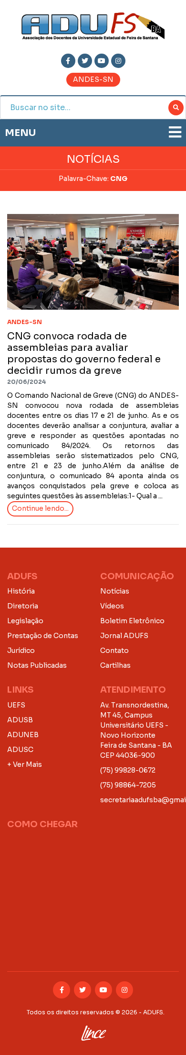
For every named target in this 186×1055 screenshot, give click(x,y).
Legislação (25, 621)
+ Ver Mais (24, 764)
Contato (114, 650)
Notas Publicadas (37, 665)
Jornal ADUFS (124, 635)
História (21, 591)
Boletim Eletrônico (132, 621)
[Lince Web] (93, 1031)
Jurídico (21, 650)
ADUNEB (23, 734)
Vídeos (112, 606)
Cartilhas (115, 665)
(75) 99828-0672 (127, 770)
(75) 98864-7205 (128, 785)
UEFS (16, 705)
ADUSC (20, 749)
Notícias (114, 591)
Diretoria (22, 606)
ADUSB (20, 720)
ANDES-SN (93, 79)
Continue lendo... (40, 508)
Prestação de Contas (42, 635)
